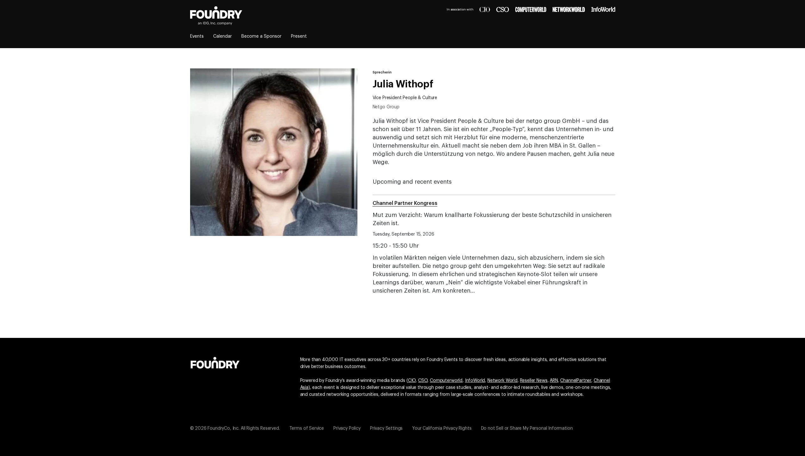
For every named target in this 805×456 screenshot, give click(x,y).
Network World (502, 380)
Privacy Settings (386, 428)
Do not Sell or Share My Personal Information (527, 428)
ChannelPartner (575, 380)
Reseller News (534, 380)
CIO (412, 380)
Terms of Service (306, 428)
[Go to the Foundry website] (215, 362)
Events (197, 36)
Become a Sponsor (261, 36)
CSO (423, 380)
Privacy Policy (347, 428)
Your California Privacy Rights (441, 428)
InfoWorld (475, 380)
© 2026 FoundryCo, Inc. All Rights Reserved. (235, 428)
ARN (554, 380)
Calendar (222, 36)
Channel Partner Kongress (405, 203)
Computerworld (446, 380)
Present (299, 36)
